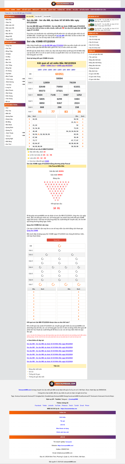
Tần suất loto (93, 57)
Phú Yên (8, 111)
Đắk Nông (9, 141)
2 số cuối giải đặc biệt (96, 54)
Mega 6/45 (9, 36)
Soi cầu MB (29, 16)
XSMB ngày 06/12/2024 (64, 65)
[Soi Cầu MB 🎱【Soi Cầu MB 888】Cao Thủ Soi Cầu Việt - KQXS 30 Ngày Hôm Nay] (62, 4)
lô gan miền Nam (94, 79)
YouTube (57, 405)
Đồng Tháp (9, 51)
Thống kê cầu (93, 33)
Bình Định (9, 124)
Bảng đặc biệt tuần (35, 369)
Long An (8, 87)
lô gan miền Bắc (94, 74)
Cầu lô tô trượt (93, 42)
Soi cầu (44, 9)
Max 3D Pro (9, 33)
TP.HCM (8, 54)
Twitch (71, 405)
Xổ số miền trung (11, 105)
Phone (87, 405)
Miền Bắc (8, 19)
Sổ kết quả (26, 9)
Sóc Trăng (9, 65)
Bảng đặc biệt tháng (95, 62)
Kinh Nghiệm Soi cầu (98, 9)
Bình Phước (9, 90)
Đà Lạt (8, 101)
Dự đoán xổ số (93, 16)
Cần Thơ (8, 48)
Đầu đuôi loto (93, 71)
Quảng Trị (9, 130)
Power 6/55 (9, 39)
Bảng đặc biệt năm (95, 65)
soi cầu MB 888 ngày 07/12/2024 (52, 45)
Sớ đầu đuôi (84, 9)
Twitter (45, 405)
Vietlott (35, 9)
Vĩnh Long (9, 79)
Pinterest (64, 405)
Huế (7, 108)
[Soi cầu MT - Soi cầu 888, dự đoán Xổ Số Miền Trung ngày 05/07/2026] (91, 24)
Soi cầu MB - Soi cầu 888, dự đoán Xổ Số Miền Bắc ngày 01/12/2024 (50, 361)
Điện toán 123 (10, 25)
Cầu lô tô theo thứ (94, 48)
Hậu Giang (9, 93)
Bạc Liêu (8, 62)
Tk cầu (75, 9)
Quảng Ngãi (9, 138)
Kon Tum (8, 144)
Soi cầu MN (47, 16)
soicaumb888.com (70, 462)
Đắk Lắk (8, 113)
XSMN (13, 9)
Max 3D (8, 30)
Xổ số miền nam (10, 42)
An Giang (9, 70)
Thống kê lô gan (34, 374)
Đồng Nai (8, 68)
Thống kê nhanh (94, 68)
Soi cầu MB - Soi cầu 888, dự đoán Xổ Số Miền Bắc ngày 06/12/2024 (50, 344)
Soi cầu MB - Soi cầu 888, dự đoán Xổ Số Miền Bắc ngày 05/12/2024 (50, 347)
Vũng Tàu (9, 45)
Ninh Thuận (9, 133)
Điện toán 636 (10, 28)
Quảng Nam (9, 116)
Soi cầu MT (38, 16)
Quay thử (52, 9)
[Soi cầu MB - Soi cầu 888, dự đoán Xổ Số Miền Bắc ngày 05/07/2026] (91, 20)
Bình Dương (10, 82)
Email (82, 405)
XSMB (7, 9)
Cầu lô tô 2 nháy (94, 45)
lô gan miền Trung (94, 76)
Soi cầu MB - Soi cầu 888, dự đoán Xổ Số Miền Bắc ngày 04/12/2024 (50, 351)
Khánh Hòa (9, 119)
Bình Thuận (9, 76)
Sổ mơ (68, 9)
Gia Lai (8, 136)
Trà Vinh (8, 84)
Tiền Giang (9, 98)
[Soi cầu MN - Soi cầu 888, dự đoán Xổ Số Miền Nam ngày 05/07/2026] (91, 29)
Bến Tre (8, 59)
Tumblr (76, 405)
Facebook (38, 405)
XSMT (18, 9)
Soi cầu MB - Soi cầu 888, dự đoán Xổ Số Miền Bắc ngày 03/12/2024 (50, 354)
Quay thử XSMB (32, 230)
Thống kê (61, 9)
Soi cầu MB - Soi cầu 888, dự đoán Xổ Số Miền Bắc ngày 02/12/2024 (50, 358)
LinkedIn (51, 405)
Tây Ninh (8, 73)
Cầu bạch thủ (93, 36)
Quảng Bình (9, 127)
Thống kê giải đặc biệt (36, 377)
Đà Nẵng (8, 122)
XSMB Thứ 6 (51, 65)
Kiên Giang (9, 96)
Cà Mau (8, 57)
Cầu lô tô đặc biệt (94, 39)
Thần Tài (8, 22)
